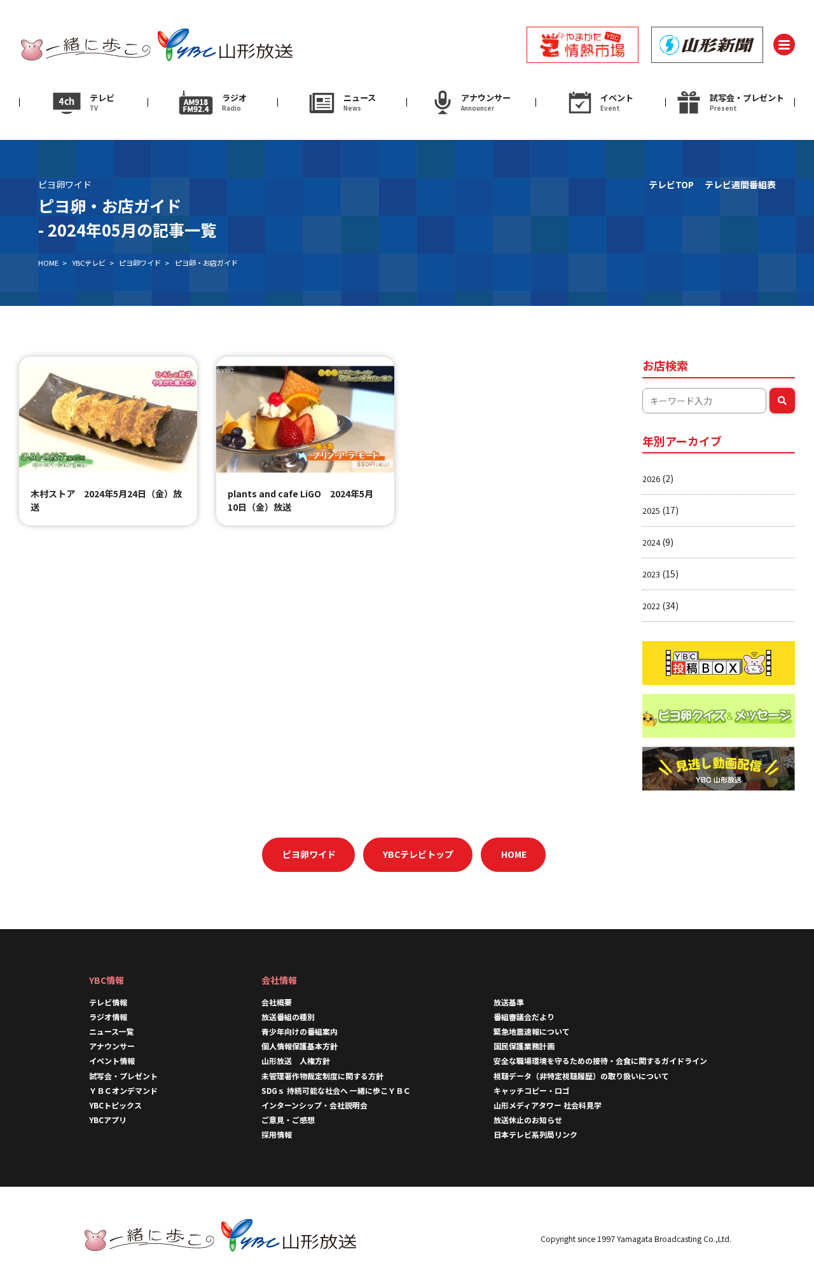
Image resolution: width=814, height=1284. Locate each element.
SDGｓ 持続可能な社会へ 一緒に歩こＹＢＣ (336, 1090)
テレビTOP (671, 184)
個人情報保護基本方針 (299, 1045)
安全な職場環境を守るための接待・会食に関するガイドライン (600, 1060)
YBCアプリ (108, 1119)
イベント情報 (112, 1060)
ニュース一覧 (111, 1031)
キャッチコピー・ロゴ (531, 1090)
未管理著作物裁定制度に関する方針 (322, 1075)
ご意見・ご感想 (288, 1119)
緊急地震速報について (531, 1031)
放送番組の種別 (288, 1016)
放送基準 (508, 1002)
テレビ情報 (108, 1002)
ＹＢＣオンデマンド (123, 1090)
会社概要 (276, 1002)
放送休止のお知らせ (527, 1119)
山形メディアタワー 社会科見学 (547, 1105)
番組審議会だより (524, 1016)
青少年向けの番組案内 (299, 1031)
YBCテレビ (89, 263)
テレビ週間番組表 (740, 184)
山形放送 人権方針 (295, 1060)
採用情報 (280, 1134)
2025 (651, 510)
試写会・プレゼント (123, 1075)
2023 (651, 574)
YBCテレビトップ (418, 854)
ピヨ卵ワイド (140, 263)
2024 (651, 542)
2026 (651, 479)
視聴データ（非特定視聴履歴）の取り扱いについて (581, 1075)
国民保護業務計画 (524, 1045)
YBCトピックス (115, 1105)
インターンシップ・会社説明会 (314, 1105)
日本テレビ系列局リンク (535, 1134)
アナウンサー (112, 1045)
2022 (651, 606)
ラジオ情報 (108, 1016)
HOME (48, 263)
